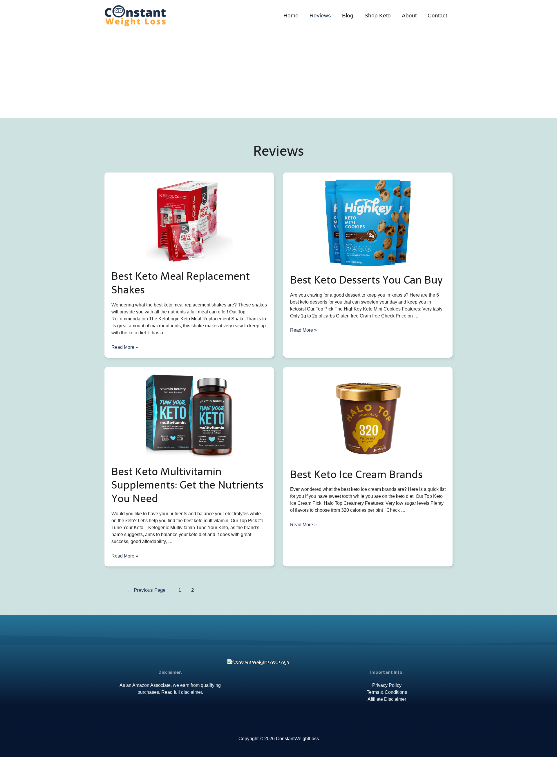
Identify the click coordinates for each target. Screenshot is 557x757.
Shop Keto (377, 15)
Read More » (124, 347)
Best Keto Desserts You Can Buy (366, 279)
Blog (347, 15)
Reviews (320, 15)
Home (291, 15)
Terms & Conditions (387, 692)
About (409, 15)
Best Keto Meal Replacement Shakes (180, 283)
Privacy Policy (387, 685)
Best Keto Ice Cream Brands (356, 474)
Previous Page (146, 590)
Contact (437, 15)
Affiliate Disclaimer (387, 699)
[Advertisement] (278, 70)
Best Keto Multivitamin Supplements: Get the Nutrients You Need (187, 485)
